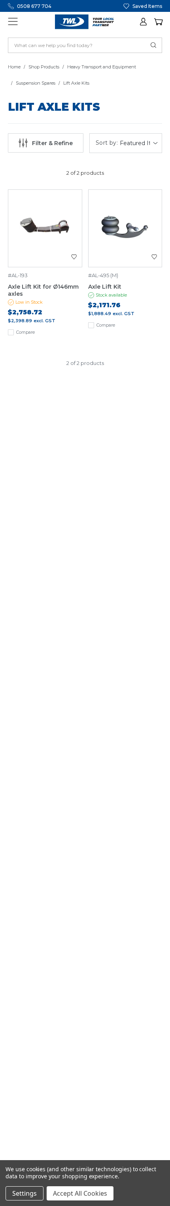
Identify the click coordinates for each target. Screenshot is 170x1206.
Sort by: (107, 143)
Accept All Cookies (80, 1193)
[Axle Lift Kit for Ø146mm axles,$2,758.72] (45, 228)
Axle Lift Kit (104, 286)
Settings (24, 1193)
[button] (144, 22)
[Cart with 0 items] (158, 22)
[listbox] (140, 143)
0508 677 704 (34, 6)
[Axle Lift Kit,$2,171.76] (125, 228)
